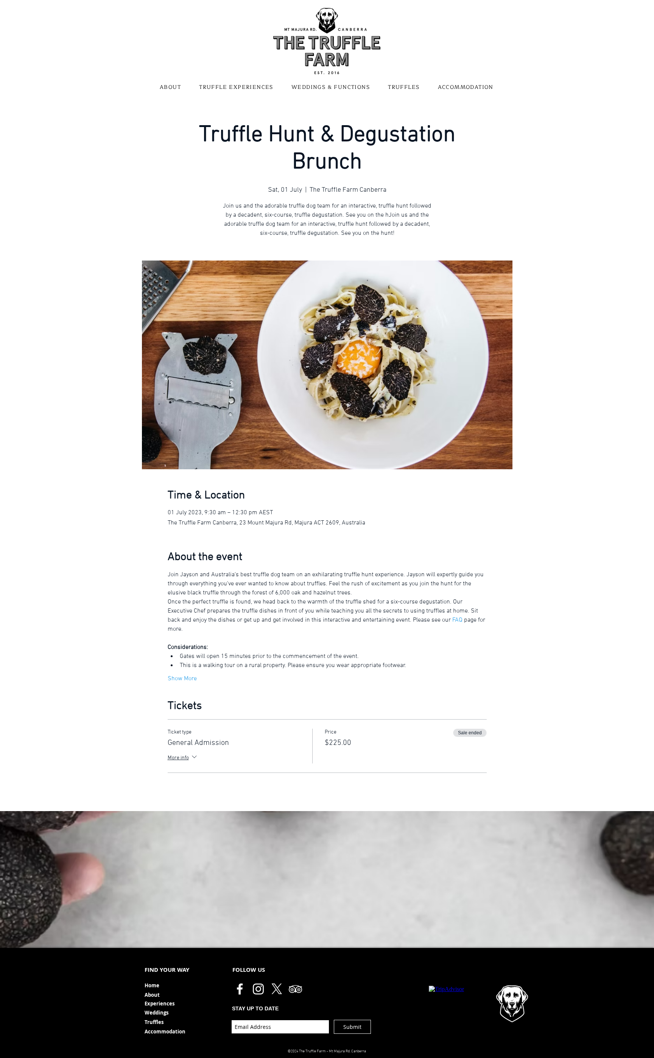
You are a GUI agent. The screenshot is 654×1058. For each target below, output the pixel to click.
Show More (182, 679)
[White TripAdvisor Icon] (295, 989)
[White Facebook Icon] (239, 989)
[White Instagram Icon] (258, 989)
